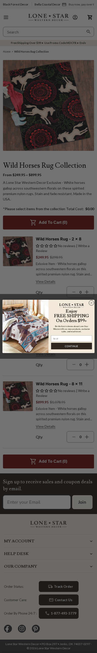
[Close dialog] (91, 303)
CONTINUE (71, 346)
